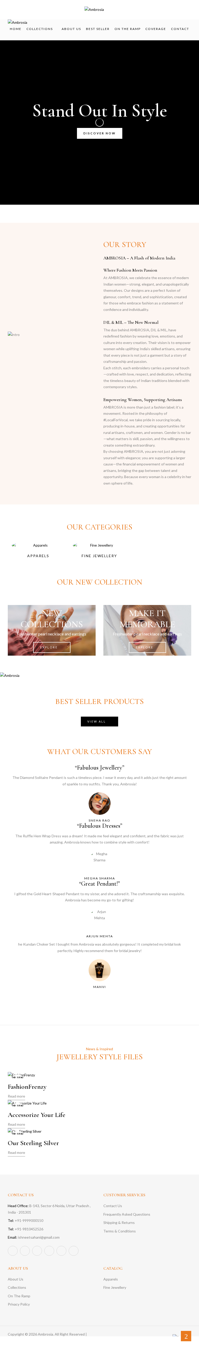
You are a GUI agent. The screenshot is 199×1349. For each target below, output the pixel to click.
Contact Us (112, 1206)
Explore (49, 647)
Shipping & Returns (119, 1222)
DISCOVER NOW (99, 133)
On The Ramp (19, 1296)
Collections (17, 1287)
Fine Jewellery (99, 556)
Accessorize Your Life (36, 1115)
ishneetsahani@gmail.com (34, 1237)
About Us (15, 1279)
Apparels (38, 556)
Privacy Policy (19, 1304)
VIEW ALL (96, 721)
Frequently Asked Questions (126, 1214)
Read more (16, 1096)
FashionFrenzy (27, 1087)
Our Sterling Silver (33, 1143)
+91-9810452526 (25, 1229)
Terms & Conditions (119, 1231)
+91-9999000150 (25, 1220)
